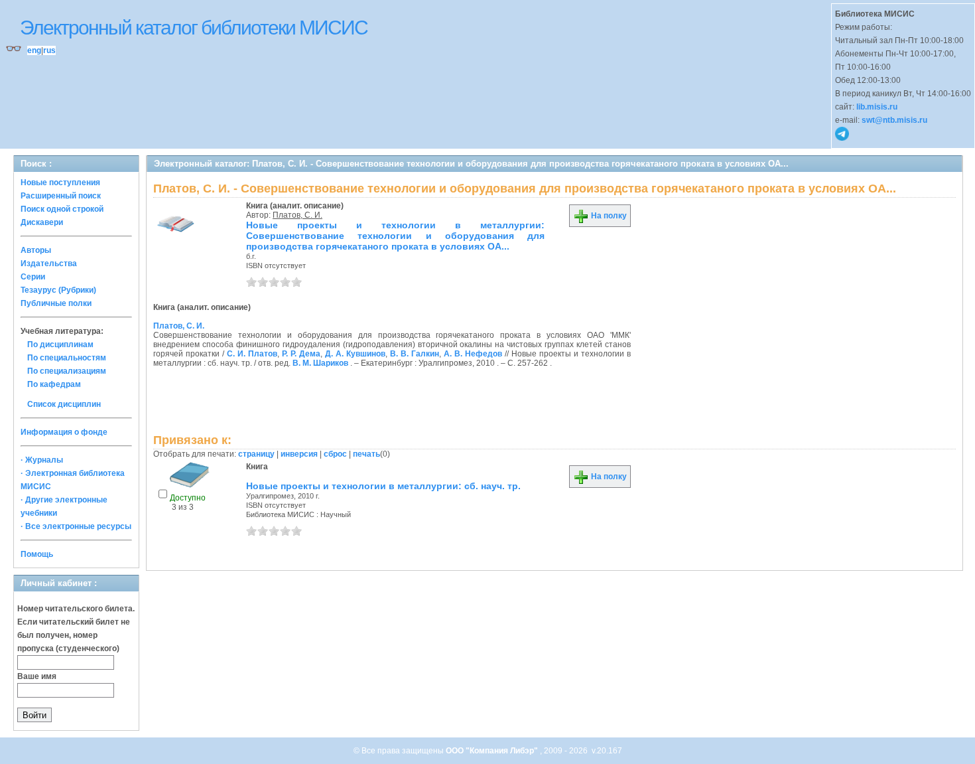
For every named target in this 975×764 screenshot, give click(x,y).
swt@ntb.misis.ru (894, 120)
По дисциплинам (60, 344)
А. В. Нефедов (473, 353)
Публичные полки (56, 303)
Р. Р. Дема (301, 353)
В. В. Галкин (414, 353)
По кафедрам (54, 384)
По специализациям (66, 371)
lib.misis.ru (876, 107)
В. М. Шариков (320, 363)
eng (34, 50)
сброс (335, 454)
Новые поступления (60, 182)
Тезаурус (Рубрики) (58, 290)
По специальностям (66, 357)
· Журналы (42, 460)
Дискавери (42, 222)
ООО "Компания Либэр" (493, 750)
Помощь (37, 554)
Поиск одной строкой (62, 209)
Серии (33, 276)
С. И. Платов (252, 353)
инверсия (299, 454)
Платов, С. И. (297, 215)
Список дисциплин (64, 404)
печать (366, 454)
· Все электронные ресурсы (76, 526)
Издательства (49, 263)
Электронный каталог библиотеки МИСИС (193, 27)
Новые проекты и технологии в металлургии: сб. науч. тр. (383, 486)
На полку (608, 215)
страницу (256, 454)
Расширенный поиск (61, 195)
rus (49, 50)
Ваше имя (36, 676)
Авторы (36, 250)
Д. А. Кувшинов (355, 353)
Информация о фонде (64, 432)
